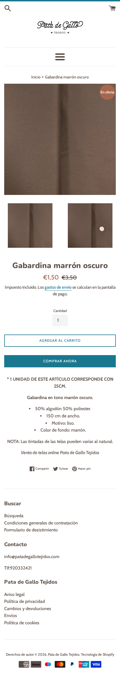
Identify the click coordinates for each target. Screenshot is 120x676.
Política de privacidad (24, 601)
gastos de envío (58, 287)
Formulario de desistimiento (31, 530)
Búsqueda (13, 515)
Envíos (10, 615)
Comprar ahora (60, 361)
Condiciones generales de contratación (41, 523)
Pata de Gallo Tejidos (63, 654)
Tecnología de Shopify (97, 654)
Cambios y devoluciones (27, 608)
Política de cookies (21, 622)
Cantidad (60, 311)
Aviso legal (14, 594)
